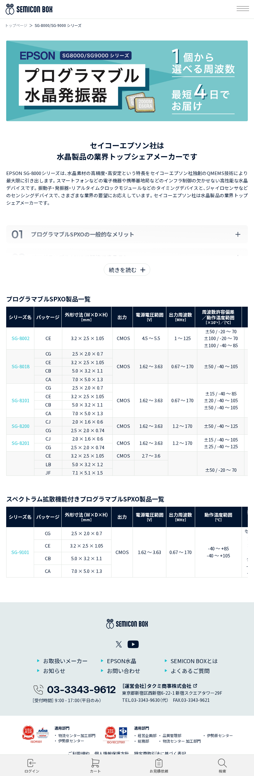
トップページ (16, 25)
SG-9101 (20, 552)
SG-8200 (20, 426)
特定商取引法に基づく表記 (160, 753)
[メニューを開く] (243, 9)
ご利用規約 (79, 753)
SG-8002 (20, 338)
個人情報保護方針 (111, 753)
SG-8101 (20, 400)
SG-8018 (20, 366)
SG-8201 (20, 443)
